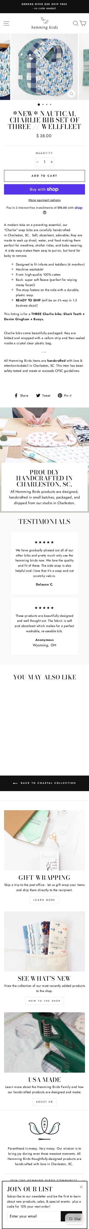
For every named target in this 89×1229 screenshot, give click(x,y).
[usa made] (44, 1042)
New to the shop (45, 1001)
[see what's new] (44, 941)
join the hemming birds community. (44, 1180)
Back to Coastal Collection (47, 783)
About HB (44, 1102)
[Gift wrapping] (44, 840)
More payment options (44, 200)
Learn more (44, 900)
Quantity (44, 153)
